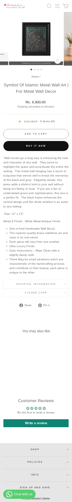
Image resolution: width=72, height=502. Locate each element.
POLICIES (35, 462)
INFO (35, 474)
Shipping (22, 106)
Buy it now (36, 146)
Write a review (36, 423)
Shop (35, 449)
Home (35, 76)
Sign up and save (35, 487)
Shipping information (36, 284)
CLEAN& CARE (36, 292)
